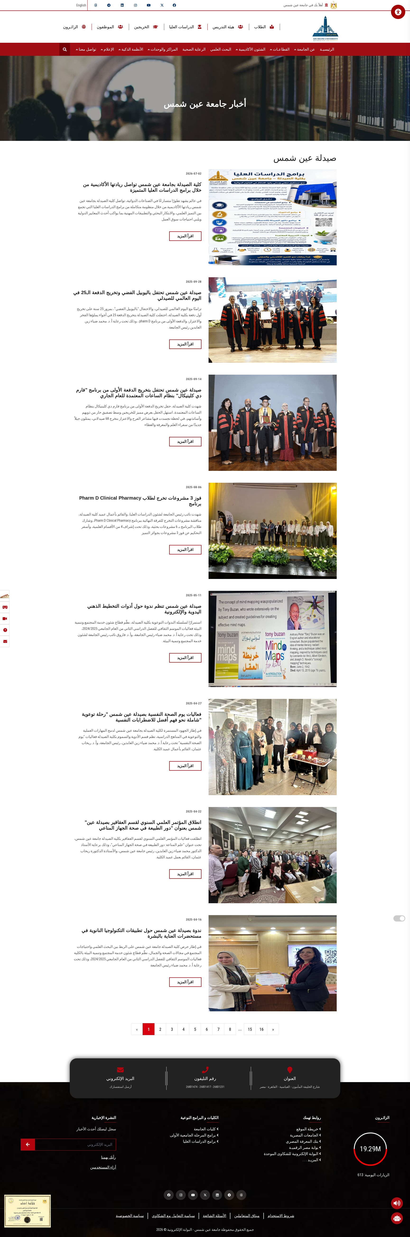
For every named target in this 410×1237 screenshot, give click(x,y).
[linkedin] (122, 5)
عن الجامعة (305, 49)
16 (261, 1029)
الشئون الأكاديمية (251, 49)
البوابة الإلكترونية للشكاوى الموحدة (291, 1153)
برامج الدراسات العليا (200, 1141)
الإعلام (108, 49)
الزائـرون (71, 26)
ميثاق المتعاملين (247, 1215)
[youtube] (149, 5)
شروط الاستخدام (281, 1215)
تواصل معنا (87, 49)
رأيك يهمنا (108, 1157)
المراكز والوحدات (164, 49)
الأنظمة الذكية (132, 49)
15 (250, 1029)
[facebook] (174, 5)
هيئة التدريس (224, 26)
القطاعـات (280, 49)
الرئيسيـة (327, 49)
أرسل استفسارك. (120, 1087)
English (81, 5)
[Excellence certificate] (27, 1210)
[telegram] (109, 5)
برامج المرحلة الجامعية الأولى (193, 1135)
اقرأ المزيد (185, 236)
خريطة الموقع (307, 1129)
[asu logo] (325, 27)
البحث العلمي (220, 49)
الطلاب (260, 26)
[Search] (64, 49)
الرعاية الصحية (193, 49)
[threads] (95, 5)
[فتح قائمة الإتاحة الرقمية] (398, 12)
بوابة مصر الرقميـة (304, 1147)
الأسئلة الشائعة (214, 1215)
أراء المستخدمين (103, 1167)
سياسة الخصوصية (130, 1215)
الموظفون (106, 26)
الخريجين (142, 26)
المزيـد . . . (311, 1160)
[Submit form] (28, 1145)
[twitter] (162, 5)
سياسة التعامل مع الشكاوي (173, 1215)
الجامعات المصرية (304, 1135)
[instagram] (135, 5)
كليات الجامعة (205, 1129)
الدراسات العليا (182, 26)
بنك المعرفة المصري (302, 1141)
